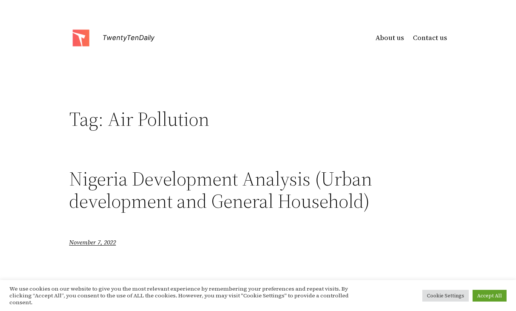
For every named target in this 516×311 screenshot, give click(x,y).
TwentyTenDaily (128, 38)
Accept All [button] (489, 295)
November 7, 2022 (92, 242)
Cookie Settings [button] (445, 295)
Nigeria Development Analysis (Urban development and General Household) (220, 190)
